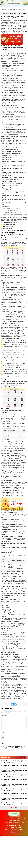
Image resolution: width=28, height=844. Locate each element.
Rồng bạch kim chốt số (20, 693)
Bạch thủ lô (6, 190)
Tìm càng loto (4, 379)
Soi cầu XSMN (9, 9)
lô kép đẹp (8, 151)
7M (2, 840)
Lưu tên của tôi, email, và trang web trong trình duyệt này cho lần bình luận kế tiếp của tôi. (13, 748)
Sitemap (2, 837)
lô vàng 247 (8, 208)
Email (2, 738)
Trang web (2, 742)
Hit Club (21, 840)
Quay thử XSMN (5, 408)
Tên (2, 733)
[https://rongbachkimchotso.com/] (14, 4)
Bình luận (4, 715)
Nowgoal (7, 840)
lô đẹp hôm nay (14, 210)
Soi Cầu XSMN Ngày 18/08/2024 (14, 13)
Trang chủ (3, 9)
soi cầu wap (9, 212)
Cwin (15, 840)
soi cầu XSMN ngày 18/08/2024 (12, 30)
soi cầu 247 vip (7, 301)
